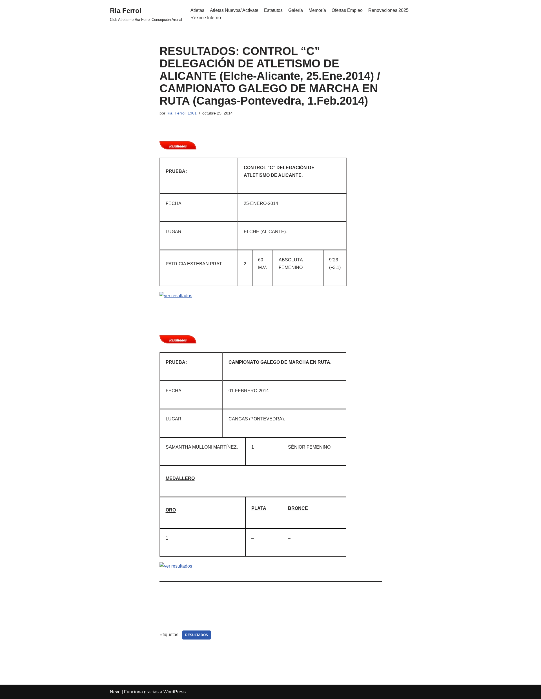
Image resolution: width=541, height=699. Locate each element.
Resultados (196, 635)
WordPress (174, 691)
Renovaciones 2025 (388, 10)
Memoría (317, 10)
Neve (115, 691)
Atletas (197, 10)
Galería (295, 10)
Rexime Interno (205, 17)
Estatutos (273, 10)
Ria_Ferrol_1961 (182, 113)
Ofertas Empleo (347, 10)
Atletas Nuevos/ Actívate (234, 10)
